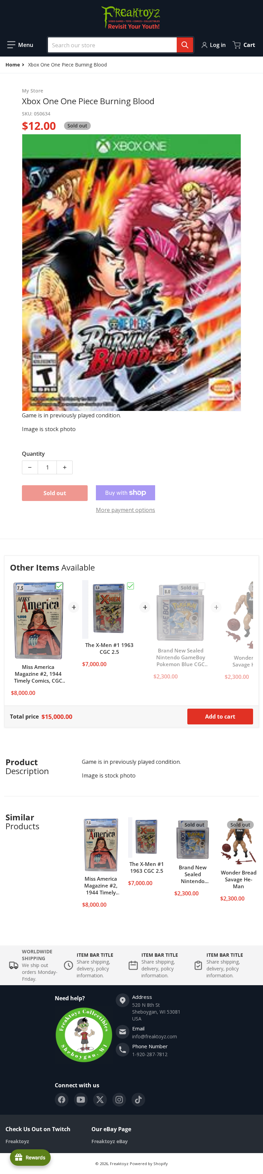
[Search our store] (185, 44)
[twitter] (100, 1099)
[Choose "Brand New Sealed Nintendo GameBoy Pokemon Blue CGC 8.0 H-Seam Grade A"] (201, 586)
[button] (20, 45)
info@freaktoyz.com (154, 1036)
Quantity (33, 453)
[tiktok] (138, 1099)
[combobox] (118, 44)
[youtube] (81, 1099)
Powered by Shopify (149, 1163)
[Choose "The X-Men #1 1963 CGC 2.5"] (130, 586)
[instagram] (119, 1099)
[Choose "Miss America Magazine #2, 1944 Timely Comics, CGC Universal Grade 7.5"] (59, 586)
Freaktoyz (119, 1163)
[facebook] (61, 1099)
